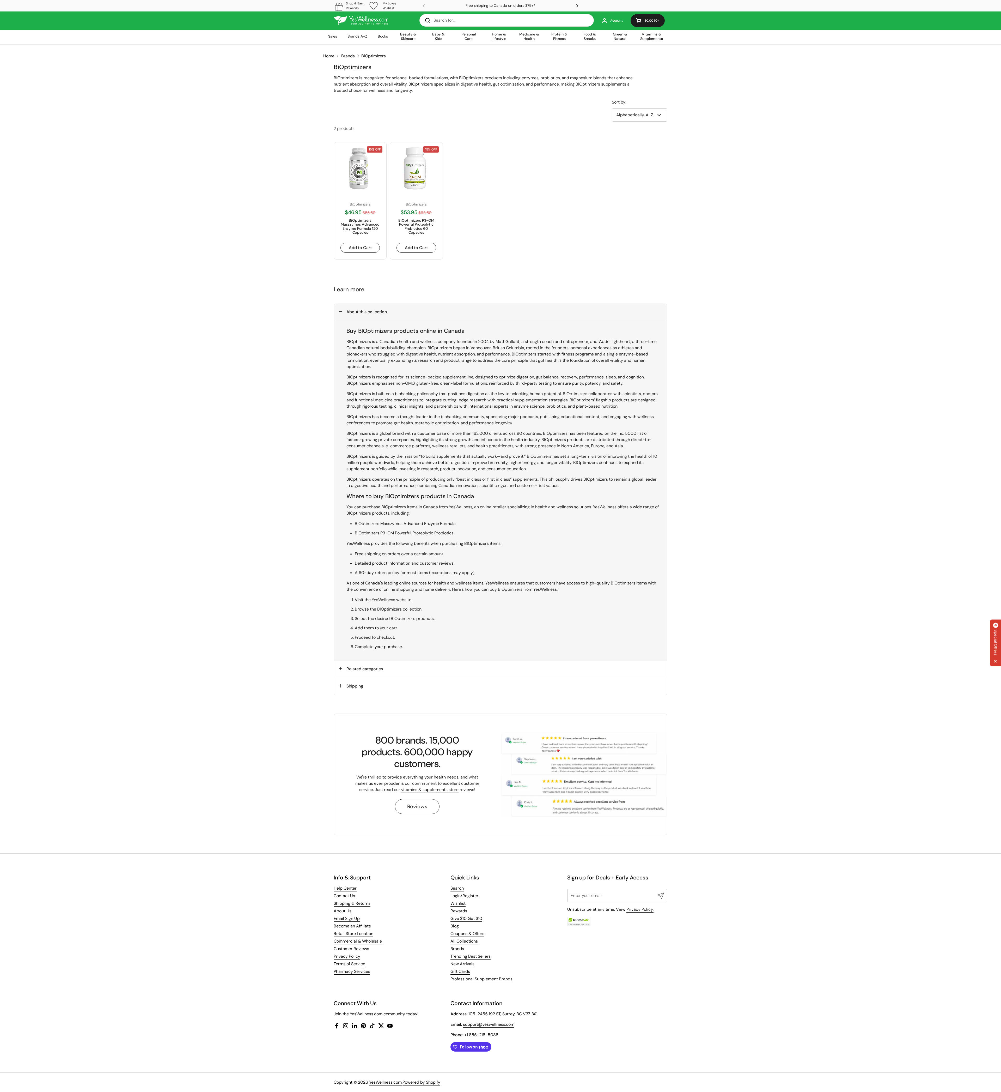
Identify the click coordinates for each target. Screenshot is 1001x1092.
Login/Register (464, 895)
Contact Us (344, 895)
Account (616, 21)
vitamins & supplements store (430, 789)
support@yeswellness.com (488, 1024)
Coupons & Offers (467, 933)
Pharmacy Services (352, 971)
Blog (454, 926)
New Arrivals (462, 964)
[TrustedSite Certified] (579, 921)
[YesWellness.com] (361, 20)
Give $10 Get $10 (466, 918)
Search (457, 888)
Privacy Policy (347, 956)
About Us (342, 911)
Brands (348, 56)
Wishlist (458, 903)
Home (328, 56)
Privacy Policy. (640, 909)
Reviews (417, 806)
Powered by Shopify (421, 1082)
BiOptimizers (373, 56)
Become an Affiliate (352, 926)
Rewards (458, 911)
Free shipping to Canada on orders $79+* (500, 6)
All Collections (464, 941)
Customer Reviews (351, 948)
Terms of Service (349, 964)
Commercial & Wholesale (358, 941)
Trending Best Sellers (470, 956)
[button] (648, 20)
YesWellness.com (385, 1082)
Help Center (345, 888)
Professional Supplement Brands (481, 979)
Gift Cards (460, 971)
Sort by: (619, 102)
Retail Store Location (353, 933)
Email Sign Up (347, 918)
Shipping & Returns (352, 903)
